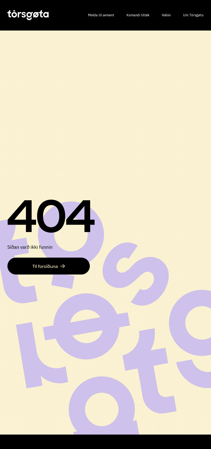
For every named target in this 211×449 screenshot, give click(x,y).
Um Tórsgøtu (193, 15)
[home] (28, 15)
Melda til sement (101, 15)
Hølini (166, 15)
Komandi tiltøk (138, 15)
